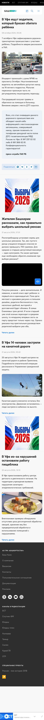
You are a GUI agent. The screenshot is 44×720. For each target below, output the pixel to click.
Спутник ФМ (23, 3)
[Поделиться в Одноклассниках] (27, 167)
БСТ (13, 3)
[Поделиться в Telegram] (31, 167)
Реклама (6, 589)
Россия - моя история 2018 (14, 671)
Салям (5, 645)
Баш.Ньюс (7, 555)
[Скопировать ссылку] (36, 167)
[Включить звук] (38, 281)
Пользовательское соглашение (17, 577)
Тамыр (5, 639)
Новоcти (5, 3)
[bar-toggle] (38, 11)
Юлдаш (34, 3)
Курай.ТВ (6, 650)
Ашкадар (6, 633)
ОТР (4, 656)
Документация (9, 583)
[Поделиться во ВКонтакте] (22, 167)
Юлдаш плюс (8, 628)
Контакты (6, 572)
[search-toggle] (32, 11)
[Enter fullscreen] (42, 716)
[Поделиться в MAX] (18, 167)
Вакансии (6, 566)
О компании (7, 560)
